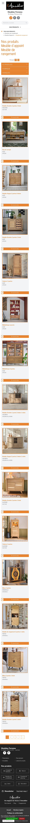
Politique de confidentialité (15, 813)
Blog (15, 803)
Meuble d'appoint (9, 35)
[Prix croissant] (15, 60)
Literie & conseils (20, 760)
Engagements (22, 803)
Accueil (9, 810)
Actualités (5, 760)
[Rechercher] (26, 23)
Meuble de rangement (22, 35)
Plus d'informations (8, 820)
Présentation (5, 758)
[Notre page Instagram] (18, 17)
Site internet (7, 803)
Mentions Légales (18, 810)
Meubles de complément (11, 33)
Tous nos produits (9, 31)
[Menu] (3, 3)
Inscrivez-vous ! (22, 791)
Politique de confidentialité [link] (21, 820)
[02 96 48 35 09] (10, 17)
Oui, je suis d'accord (11, 818)
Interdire (22, 818)
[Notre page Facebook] (14, 17)
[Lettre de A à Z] (18, 60)
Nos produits (14, 27)
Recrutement (19, 758)
